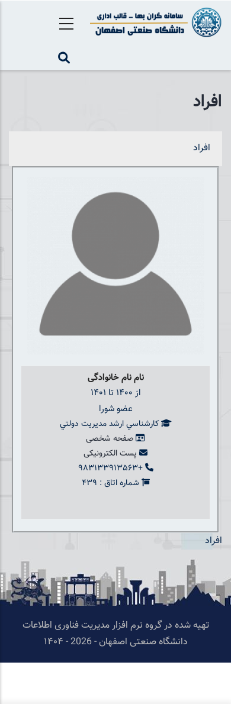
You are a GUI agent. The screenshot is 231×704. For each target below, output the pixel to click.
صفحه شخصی (109, 438)
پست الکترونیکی (110, 453)
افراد (201, 148)
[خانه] (154, 22)
